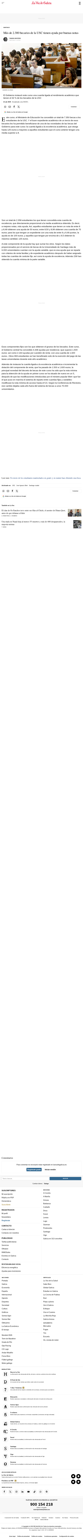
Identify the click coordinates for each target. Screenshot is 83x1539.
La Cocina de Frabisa (51, 1295)
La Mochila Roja (49, 1316)
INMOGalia (6, 1252)
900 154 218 (41, 1504)
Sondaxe (51, 1517)
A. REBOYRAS (6, 515)
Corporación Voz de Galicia (12, 1517)
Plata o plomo (48, 1302)
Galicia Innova (48, 1319)
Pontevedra (47, 1228)
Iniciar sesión (50, 1170)
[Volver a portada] (41, 3)
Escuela (46, 1336)
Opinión (5, 1298)
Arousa (46, 1200)
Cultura (4, 1309)
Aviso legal (12, 1536)
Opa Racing (6, 1346)
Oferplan (5, 1249)
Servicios (5, 1245)
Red (44, 1298)
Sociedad (5, 1305)
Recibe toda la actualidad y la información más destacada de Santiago (28, 1447)
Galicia (4, 1284)
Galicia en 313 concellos (52, 1239)
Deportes (5, 1302)
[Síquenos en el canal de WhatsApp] (40, 1491)
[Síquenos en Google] (46, 1491)
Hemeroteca (6, 1201)
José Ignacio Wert (22, 485)
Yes (44, 1333)
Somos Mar (6, 1319)
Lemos (45, 1217)
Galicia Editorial (44, 1519)
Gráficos (5, 1312)
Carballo (46, 1207)
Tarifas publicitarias (9, 1242)
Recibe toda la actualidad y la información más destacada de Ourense (28, 1463)
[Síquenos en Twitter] (10, 1491)
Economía (6, 1288)
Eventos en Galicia (9, 1256)
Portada (5, 1281)
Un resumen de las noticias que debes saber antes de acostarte (27, 1381)
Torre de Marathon (9, 1339)
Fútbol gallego (7, 1360)
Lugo (45, 1221)
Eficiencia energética (10, 1267)
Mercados (47, 1326)
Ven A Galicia (48, 1305)
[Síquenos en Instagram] (16, 1491)
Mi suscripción (7, 1194)
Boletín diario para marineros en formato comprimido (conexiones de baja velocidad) (32, 1413)
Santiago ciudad (34, 485)
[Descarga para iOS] (73, 1476)
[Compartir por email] (10, 107)
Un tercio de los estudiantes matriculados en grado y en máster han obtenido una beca (45, 478)
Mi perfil (5, 1213)
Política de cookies (37, 1536)
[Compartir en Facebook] (14, 107)
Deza (45, 1210)
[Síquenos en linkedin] (22, 1491)
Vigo (45, 1235)
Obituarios (6, 1323)
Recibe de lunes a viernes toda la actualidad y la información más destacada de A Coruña (33, 1430)
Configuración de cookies (66, 1536)
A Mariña (46, 1196)
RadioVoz (44, 1517)
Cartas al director (8, 1229)
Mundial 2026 (7, 1335)
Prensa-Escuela (74, 1517)
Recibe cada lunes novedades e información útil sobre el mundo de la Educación (31, 1398)
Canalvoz (57, 1517)
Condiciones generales (50, 1536)
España (5, 1291)
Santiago (46, 1232)
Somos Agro (6, 1316)
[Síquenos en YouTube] (28, 1491)
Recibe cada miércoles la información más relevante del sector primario (29, 1405)
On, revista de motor (51, 1340)
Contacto (5, 1259)
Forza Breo (6, 1356)
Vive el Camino (49, 1312)
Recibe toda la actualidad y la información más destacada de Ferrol (27, 1438)
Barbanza (47, 1203)
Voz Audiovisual (36, 1517)
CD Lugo (5, 1349)
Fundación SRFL (25, 1517)
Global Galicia (48, 1288)
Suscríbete (6, 1204)
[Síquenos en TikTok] (34, 1491)
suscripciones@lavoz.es (41, 1509)
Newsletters (6, 1217)
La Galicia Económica (10, 1326)
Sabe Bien (47, 1284)
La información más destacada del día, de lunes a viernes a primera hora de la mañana (33, 1373)
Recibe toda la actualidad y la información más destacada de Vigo (27, 1455)
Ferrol (45, 1214)
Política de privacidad (23, 1536)
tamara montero (15, 38)
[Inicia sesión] (79, 3)
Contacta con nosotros (10, 1233)
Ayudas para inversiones (11, 1271)
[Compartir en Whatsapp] (5, 107)
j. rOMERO (13, 515)
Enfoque (46, 1309)
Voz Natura (65, 1517)
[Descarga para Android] (78, 1476)
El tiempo (5, 1330)
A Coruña (46, 1193)
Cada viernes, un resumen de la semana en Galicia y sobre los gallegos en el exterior (32, 1422)
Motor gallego (7, 1363)
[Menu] (3, 3)
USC (13, 485)
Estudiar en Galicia (50, 1291)
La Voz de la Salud (50, 1281)
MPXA (36, 1519)
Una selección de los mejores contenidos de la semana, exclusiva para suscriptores (32, 1388)
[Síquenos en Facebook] (4, 1491)
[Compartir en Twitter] (19, 107)
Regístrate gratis (34, 1170)
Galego (46, 1183)
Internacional (7, 1295)
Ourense (46, 1225)
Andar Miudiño (7, 1353)
